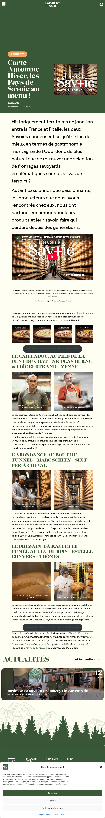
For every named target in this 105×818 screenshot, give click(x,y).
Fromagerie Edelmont (23, 644)
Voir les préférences (53, 808)
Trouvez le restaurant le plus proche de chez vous (52, 349)
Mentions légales (60, 814)
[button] (101, 767)
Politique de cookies (44, 814)
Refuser (52, 800)
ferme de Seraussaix (36, 648)
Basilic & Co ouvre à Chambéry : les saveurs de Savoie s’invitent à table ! (48, 693)
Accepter (52, 793)
